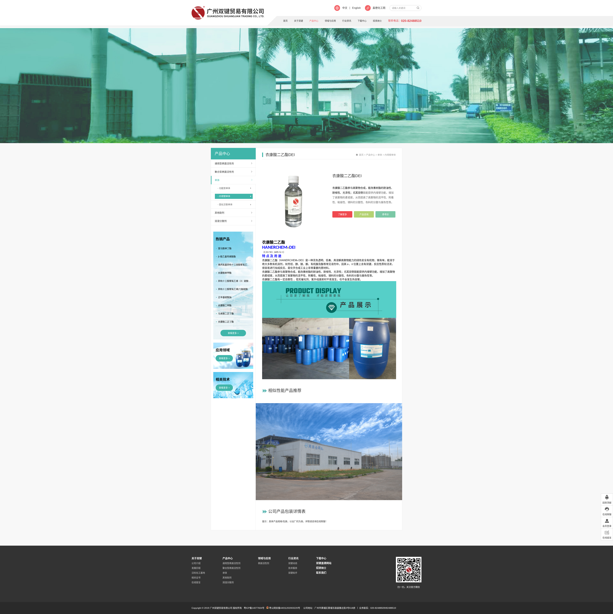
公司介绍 (196, 563)
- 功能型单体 (224, 188)
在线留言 (196, 582)
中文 (344, 8)
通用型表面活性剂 (224, 163)
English (356, 8)
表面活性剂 (263, 563)
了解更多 (342, 214)
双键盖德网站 (323, 563)
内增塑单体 (390, 155)
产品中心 (313, 20)
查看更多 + (233, 333)
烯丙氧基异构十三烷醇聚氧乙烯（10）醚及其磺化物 (234, 264)
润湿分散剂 (221, 221)
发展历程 (196, 568)
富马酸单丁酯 (224, 248)
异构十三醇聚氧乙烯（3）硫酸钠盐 (234, 281)
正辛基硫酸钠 (224, 297)
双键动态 (292, 563)
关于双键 (298, 20)
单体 (217, 180)
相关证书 (196, 577)
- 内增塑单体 (224, 196)
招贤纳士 (377, 20)
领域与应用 (330, 20)
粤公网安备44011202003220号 (284, 608)
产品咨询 (363, 214)
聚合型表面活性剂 (224, 171)
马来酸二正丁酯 (226, 313)
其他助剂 (219, 212)
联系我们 (321, 572)
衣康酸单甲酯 (224, 273)
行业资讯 (346, 20)
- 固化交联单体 (225, 204)
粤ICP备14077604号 (254, 608)
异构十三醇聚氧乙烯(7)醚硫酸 (233, 289)
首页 (285, 20)
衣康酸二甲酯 (224, 305)
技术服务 (292, 568)
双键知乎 (292, 573)
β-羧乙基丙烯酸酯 (227, 256)
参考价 (385, 214)
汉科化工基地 (198, 573)
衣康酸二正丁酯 (226, 321)
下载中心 (362, 20)
